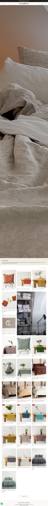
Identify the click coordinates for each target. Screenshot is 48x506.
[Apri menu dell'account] (42, 4)
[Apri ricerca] (40, 4)
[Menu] (3, 3)
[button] (44, 268)
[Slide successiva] (14, 301)
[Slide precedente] (3, 301)
